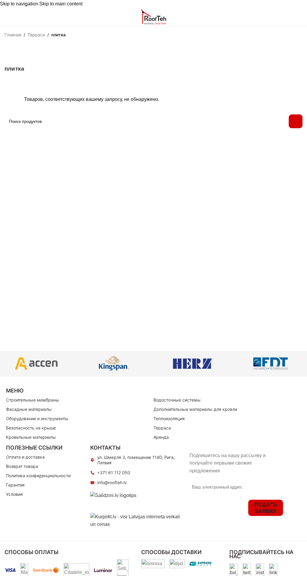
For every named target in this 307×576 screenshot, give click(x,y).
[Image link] (233, 569)
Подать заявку (265, 508)
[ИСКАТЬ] (296, 121)
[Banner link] (36, 363)
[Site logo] (153, 16)
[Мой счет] (275, 17)
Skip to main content (60, 3)
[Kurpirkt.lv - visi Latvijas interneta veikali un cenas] (136, 520)
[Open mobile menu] (6, 17)
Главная (12, 35)
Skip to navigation (19, 3)
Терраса (36, 35)
